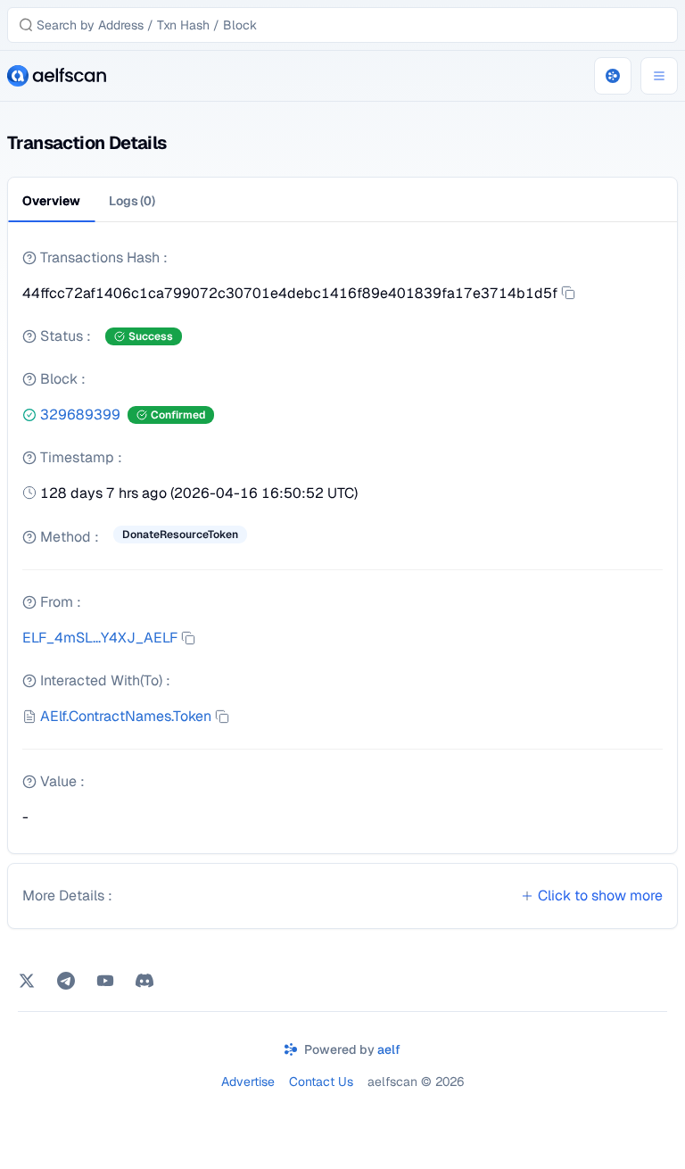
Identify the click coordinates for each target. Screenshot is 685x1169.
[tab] (132, 201)
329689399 (80, 414)
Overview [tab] (51, 201)
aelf (388, 1049)
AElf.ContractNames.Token (125, 716)
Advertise (248, 1082)
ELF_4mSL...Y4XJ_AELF (99, 637)
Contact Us (321, 1082)
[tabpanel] (342, 544)
